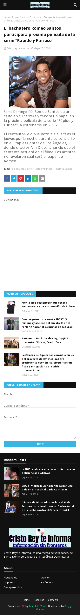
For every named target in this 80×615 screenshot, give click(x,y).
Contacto (53, 600)
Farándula (47, 582)
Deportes (9, 582)
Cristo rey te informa (18, 48)
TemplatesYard (37, 606)
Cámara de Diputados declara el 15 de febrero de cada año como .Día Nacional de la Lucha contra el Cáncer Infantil (48, 506)
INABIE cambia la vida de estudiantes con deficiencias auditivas (48, 471)
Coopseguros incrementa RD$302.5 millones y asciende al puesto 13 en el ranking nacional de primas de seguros (47, 323)
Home (26, 600)
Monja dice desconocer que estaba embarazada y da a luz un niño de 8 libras (48, 304)
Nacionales (10, 577)
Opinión (45, 577)
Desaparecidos (13, 587)
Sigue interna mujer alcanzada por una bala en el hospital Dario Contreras (47, 487)
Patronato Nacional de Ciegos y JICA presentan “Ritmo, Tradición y (45, 340)
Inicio (7, 17)
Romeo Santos (20, 17)
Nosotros (39, 600)
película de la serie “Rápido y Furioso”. (33, 168)
